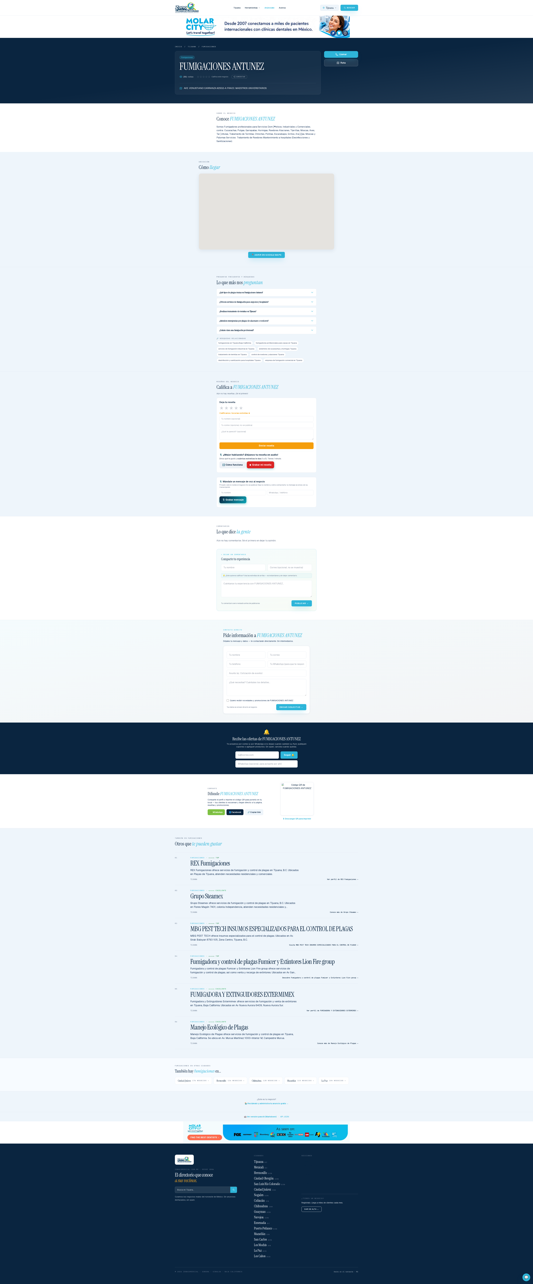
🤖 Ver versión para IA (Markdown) (260, 1116)
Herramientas (251, 8)
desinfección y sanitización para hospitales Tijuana (239, 360)
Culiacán (261, 1200)
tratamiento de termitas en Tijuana (232, 354)
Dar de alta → (311, 1209)
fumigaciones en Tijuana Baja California (234, 343)
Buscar (305, 1161)
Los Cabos (262, 1256)
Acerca (282, 8)
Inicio (178, 47)
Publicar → (302, 603)
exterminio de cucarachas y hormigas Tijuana (277, 349)
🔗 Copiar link (254, 812)
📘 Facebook (235, 812)
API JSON (284, 1116)
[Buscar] (233, 1190)
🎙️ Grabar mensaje (233, 499)
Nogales (261, 1195)
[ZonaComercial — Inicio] (187, 7)
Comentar (240, 77)
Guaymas (262, 1211)
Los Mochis (262, 1245)
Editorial (305, 1174)
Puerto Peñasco (265, 1228)
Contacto (306, 1183)
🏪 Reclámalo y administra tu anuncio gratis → (266, 1103)
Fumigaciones (209, 47)
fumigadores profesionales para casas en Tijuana (276, 343)
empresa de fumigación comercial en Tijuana (283, 360)
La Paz (260, 1250)
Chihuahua (263, 1206)
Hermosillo (263, 1173)
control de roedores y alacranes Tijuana (267, 354)
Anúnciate (269, 8)
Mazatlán (262, 1234)
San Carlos (263, 1239)
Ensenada (262, 1223)
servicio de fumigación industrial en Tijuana (236, 349)
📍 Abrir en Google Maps (266, 255)
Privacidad (307, 1187)
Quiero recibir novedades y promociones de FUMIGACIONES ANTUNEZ (261, 700)
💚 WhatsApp (216, 812)
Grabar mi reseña (261, 464)
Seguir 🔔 (289, 754)
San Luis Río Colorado (269, 1184)
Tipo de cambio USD (312, 1165)
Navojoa (261, 1217)
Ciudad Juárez (265, 1189)
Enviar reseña (266, 445)
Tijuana (236, 8)
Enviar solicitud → (291, 707)
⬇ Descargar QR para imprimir (297, 818)
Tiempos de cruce (310, 1170)
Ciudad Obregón (266, 1178)
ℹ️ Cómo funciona (232, 464)
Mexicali (260, 1167)
